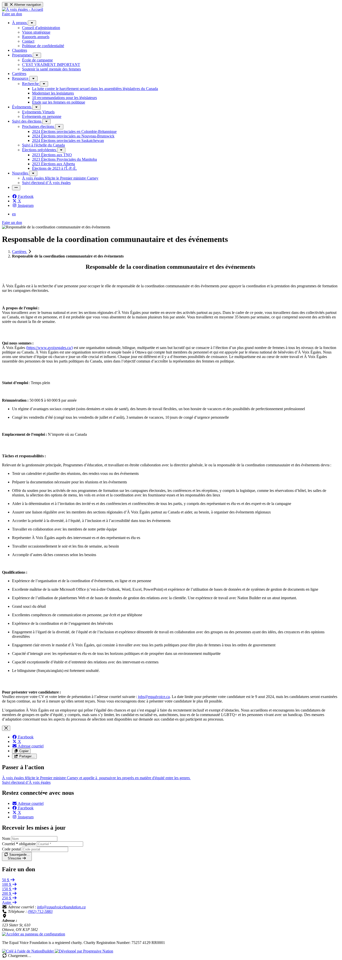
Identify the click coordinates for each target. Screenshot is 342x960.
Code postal (11, 849)
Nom (6, 838)
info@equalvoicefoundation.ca (61, 907)
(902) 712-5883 (40, 911)
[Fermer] (6, 728)
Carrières (19, 251)
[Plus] (32, 23)
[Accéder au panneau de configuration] (33, 934)
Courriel (19, 844)
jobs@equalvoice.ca (154, 696)
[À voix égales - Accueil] (22, 9)
